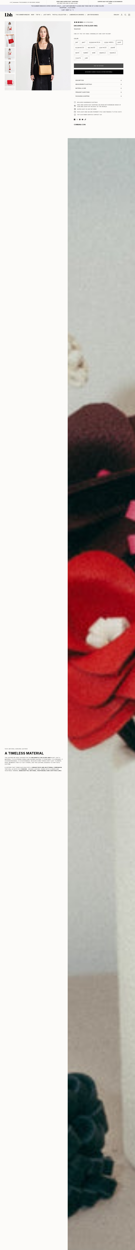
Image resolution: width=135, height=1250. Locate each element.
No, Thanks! (67, 638)
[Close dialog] (82, 611)
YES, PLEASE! (67, 634)
